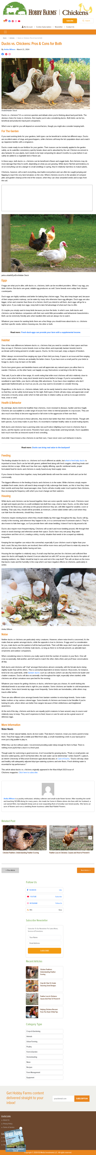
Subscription (82, 1098)
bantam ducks (34, 673)
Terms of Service (8, 1127)
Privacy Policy (7, 1124)
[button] (90, 838)
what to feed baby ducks (75, 460)
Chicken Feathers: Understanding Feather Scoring (48, 971)
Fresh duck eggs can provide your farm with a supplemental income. (51, 332)
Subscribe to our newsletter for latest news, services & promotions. (43, 930)
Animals (12, 38)
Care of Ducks (64, 759)
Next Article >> (86, 870)
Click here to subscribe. (28, 772)
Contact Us (70, 27)
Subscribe (69, 21)
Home (4, 38)
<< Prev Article (10, 870)
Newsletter (59, 27)
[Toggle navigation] (5, 31)
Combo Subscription (43, 27)
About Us (6, 1120)
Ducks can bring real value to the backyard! (51, 447)
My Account (28, 27)
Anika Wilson (10, 49)
